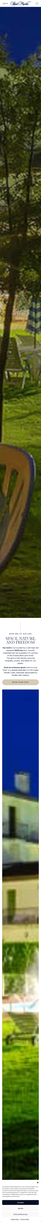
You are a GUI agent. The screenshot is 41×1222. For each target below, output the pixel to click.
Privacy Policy (24, 1219)
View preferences (20, 1214)
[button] (38, 1182)
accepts (20, 1202)
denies (20, 1208)
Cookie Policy (15, 1219)
